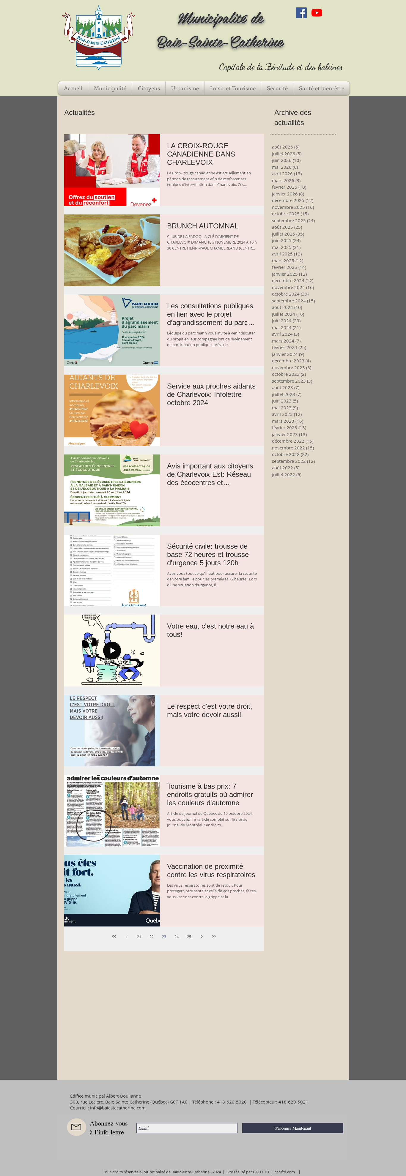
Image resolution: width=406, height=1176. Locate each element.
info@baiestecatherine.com (118, 1108)
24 (176, 936)
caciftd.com (285, 1172)
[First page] (114, 936)
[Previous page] (126, 936)
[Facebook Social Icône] (301, 12)
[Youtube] (316, 12)
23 (164, 936)
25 (189, 936)
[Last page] (214, 936)
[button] (110, 88)
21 (139, 936)
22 (152, 936)
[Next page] (201, 936)
